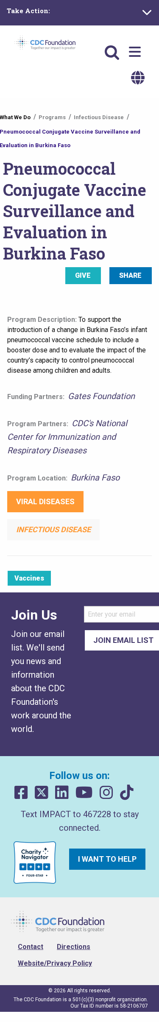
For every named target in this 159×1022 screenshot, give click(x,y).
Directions (73, 947)
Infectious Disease (99, 117)
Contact (30, 947)
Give (83, 275)
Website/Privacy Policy (55, 963)
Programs (52, 117)
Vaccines (29, 578)
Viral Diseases (45, 501)
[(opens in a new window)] (21, 793)
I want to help (107, 858)
